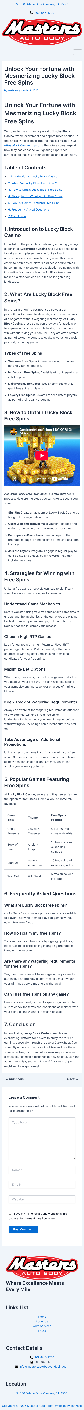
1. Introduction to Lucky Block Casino (32, 176)
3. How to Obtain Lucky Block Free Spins (35, 189)
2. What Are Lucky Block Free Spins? (32, 183)
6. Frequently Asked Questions (28, 209)
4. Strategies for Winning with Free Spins (35, 196)
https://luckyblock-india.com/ (23, 145)
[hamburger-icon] (77, 52)
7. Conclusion (17, 216)
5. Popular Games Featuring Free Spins (34, 203)
